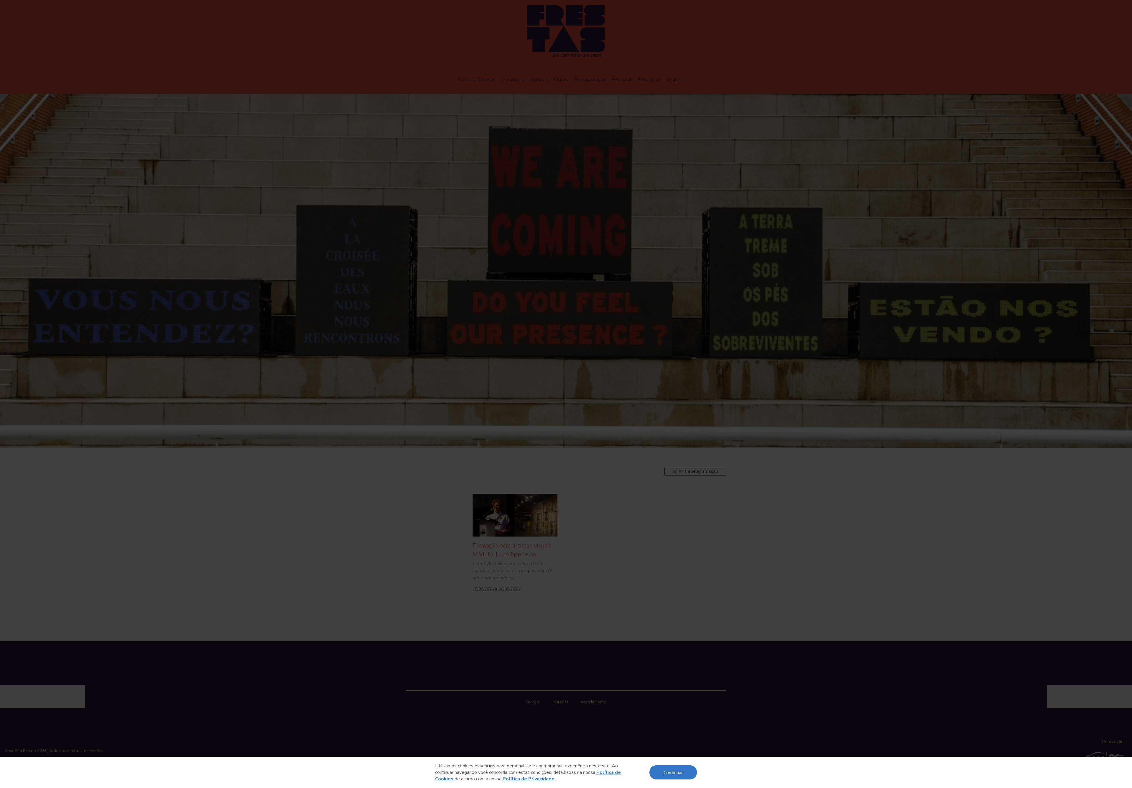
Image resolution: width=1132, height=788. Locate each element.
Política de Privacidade (529, 779)
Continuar (673, 772)
